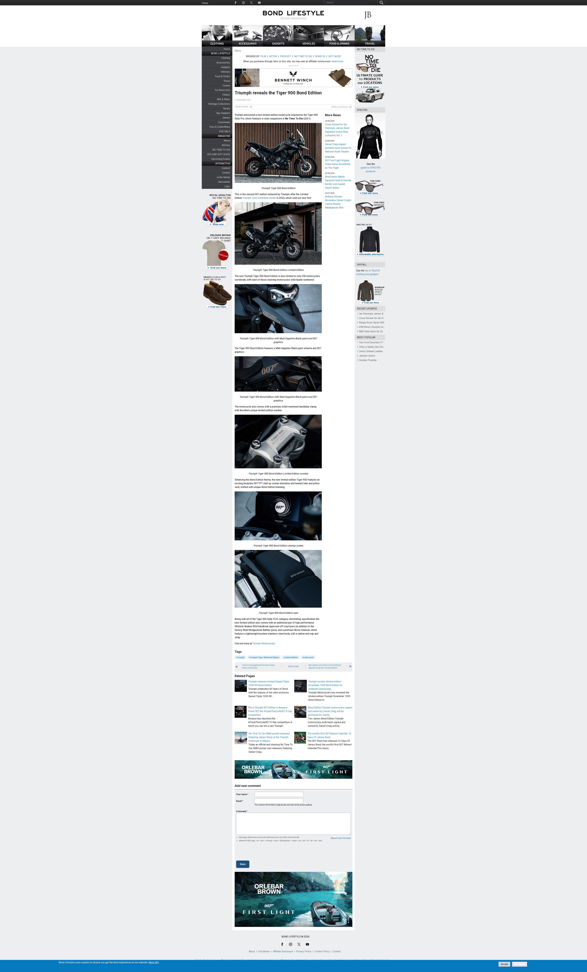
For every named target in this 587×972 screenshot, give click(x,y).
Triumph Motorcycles (264, 643)
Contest (226, 168)
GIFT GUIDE (334, 56)
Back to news (241, 106)
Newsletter (224, 181)
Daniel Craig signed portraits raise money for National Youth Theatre (338, 148)
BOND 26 (320, 56)
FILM (263, 56)
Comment (241, 811)
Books (226, 108)
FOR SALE (224, 131)
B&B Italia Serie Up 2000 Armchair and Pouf (382, 331)
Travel (227, 81)
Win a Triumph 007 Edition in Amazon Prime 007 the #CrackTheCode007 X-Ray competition (270, 711)
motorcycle (308, 657)
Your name (241, 794)
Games (226, 117)
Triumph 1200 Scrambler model (259, 197)
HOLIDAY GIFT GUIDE (218, 154)
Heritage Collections (219, 103)
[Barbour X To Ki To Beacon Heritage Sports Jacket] (370, 304)
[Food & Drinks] (339, 45)
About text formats (341, 838)
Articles (226, 145)
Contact (226, 172)
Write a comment (339, 107)
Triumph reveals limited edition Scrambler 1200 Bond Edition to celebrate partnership (325, 685)
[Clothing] (217, 45)
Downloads (224, 122)
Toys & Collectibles (219, 126)
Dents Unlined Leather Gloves (375, 351)
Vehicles (225, 71)
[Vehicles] (309, 45)
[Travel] (370, 45)
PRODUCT (285, 56)
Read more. (338, 61)
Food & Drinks (222, 76)
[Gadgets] (278, 45)
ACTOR (273, 56)
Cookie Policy (322, 951)
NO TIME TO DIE (221, 149)
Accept (504, 964)
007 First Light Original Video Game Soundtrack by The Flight (338, 164)
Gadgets (225, 67)
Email (239, 801)
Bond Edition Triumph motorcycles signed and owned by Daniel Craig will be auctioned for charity (330, 711)
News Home (293, 666)
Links (227, 186)
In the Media (223, 177)
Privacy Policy (303, 951)
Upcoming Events (220, 158)
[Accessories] (247, 45)
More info (153, 962)
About (252, 951)
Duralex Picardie (368, 360)
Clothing (225, 58)
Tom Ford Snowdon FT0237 (374, 342)
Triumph (240, 657)
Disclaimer (264, 951)
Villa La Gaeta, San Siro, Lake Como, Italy (380, 346)
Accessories (223, 62)
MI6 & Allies (223, 99)
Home (205, 3)
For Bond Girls (222, 90)
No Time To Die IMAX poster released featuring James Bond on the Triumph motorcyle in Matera (269, 737)
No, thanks (520, 964)
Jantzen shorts (367, 355)
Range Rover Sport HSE (371, 322)
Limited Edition (291, 657)
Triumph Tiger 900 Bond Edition (264, 657)
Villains (226, 94)
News (227, 140)
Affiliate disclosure (283, 951)
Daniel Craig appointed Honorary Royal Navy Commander (258, 666)
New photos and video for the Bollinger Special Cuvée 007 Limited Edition (324, 666)
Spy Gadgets (223, 113)
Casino (226, 85)
